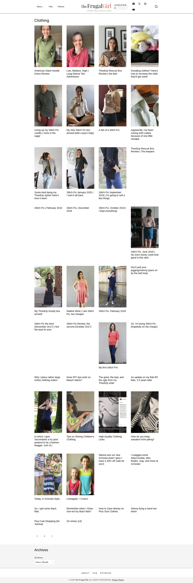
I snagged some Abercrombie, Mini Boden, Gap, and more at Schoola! (144, 459)
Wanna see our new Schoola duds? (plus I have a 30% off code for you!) (111, 459)
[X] (139, 4)
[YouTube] (133, 9)
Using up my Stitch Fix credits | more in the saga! (46, 133)
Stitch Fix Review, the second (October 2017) (79, 325)
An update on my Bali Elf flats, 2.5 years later (144, 379)
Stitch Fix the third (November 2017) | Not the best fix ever (46, 326)
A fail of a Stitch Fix (109, 130)
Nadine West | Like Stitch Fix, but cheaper (80, 312)
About (86, 573)
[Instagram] (145, 4)
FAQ (50, 7)
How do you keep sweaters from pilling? (142, 438)
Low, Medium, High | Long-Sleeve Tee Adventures (78, 73)
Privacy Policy (118, 580)
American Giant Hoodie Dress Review (47, 72)
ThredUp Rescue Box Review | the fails (110, 72)
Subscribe (120, 6)
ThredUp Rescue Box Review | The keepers (142, 150)
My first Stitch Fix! (108, 367)
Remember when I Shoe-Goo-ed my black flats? (80, 510)
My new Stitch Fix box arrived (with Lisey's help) (80, 131)
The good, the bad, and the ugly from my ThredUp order (111, 380)
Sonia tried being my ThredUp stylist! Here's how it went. (46, 195)
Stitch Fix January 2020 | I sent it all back (80, 194)
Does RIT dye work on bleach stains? (79, 379)
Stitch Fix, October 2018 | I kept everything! (112, 209)
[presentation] (48, 46)
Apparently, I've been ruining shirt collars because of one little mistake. (142, 134)
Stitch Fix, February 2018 (112, 311)
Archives (38, 557)
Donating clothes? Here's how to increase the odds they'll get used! (144, 73)
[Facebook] (133, 4)
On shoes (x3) (74, 521)
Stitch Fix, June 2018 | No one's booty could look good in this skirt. (145, 254)
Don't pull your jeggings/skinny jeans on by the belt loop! (144, 270)
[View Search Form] (156, 6)
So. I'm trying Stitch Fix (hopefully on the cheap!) (144, 325)
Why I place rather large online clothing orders (47, 379)
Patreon (61, 7)
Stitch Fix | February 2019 (48, 208)
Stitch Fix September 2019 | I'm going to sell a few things (112, 195)
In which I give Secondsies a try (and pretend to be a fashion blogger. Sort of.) (46, 441)
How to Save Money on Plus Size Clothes (111, 510)
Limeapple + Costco (77, 498)
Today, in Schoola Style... (48, 498)
